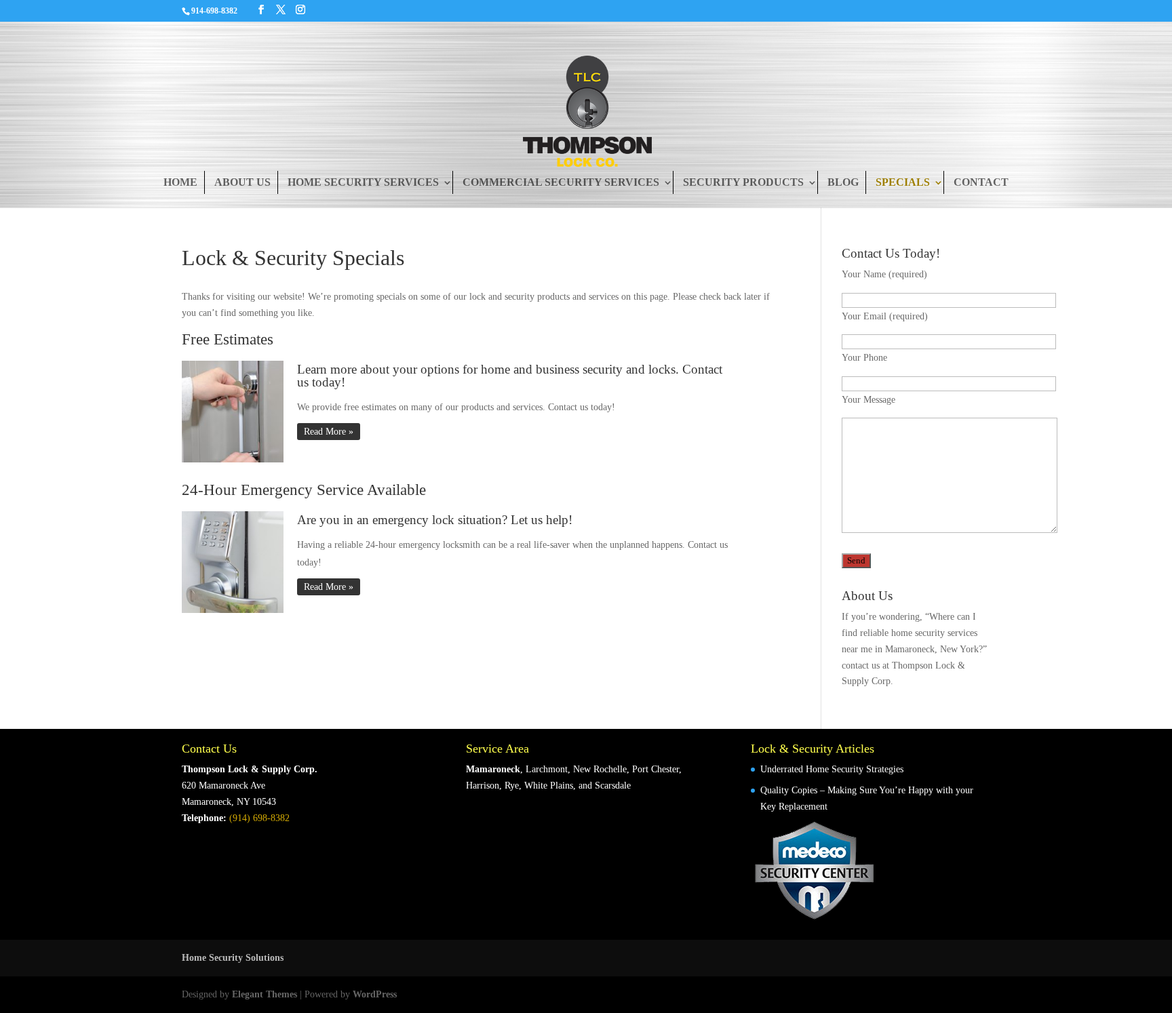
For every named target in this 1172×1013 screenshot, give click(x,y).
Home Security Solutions (233, 958)
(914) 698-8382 (259, 818)
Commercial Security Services (561, 182)
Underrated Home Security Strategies (831, 769)
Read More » (328, 431)
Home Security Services (363, 182)
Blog (843, 182)
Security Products (743, 182)
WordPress (375, 994)
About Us (242, 182)
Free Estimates (227, 339)
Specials (903, 182)
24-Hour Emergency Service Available (304, 489)
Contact (981, 182)
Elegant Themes (264, 994)
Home (180, 182)
